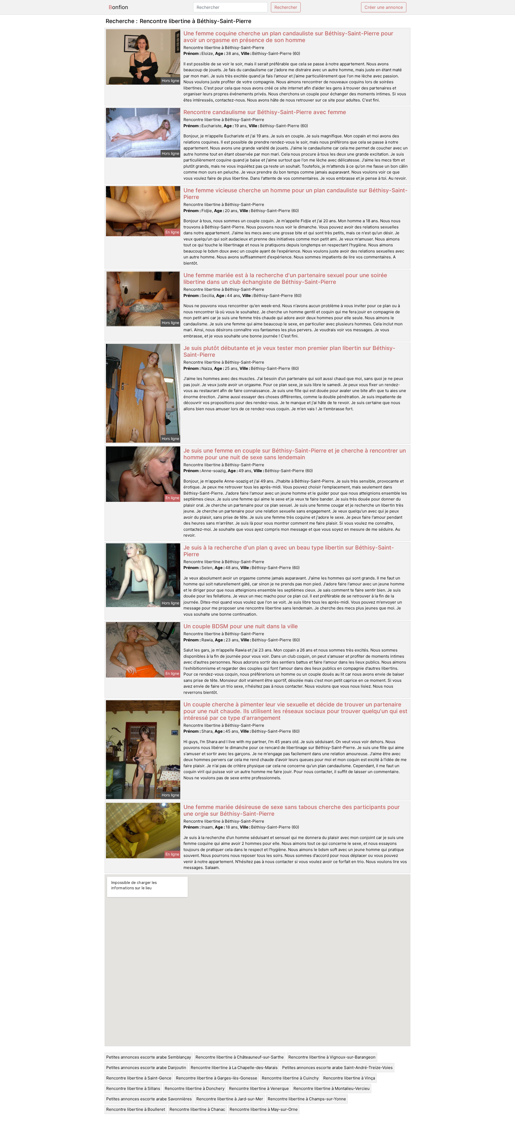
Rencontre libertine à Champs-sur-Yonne (307, 1098)
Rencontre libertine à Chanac (197, 1109)
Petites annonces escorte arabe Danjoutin (146, 1067)
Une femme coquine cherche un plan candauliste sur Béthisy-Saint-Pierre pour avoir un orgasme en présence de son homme (288, 36)
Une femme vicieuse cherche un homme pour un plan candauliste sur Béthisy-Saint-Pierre (295, 193)
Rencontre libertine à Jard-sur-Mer (229, 1098)
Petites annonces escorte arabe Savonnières (149, 1098)
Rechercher (285, 7)
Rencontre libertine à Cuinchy (290, 1078)
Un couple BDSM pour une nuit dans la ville (240, 626)
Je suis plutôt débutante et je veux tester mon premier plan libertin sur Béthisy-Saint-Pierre (289, 351)
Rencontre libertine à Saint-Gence (138, 1078)
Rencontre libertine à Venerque (259, 1088)
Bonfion (118, 7)
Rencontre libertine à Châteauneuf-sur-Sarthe (240, 1057)
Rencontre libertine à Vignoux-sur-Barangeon (332, 1057)
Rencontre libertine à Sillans (133, 1088)
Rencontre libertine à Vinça (349, 1078)
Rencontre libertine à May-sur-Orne (264, 1109)
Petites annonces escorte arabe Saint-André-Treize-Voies (337, 1067)
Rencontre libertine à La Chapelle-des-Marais (234, 1067)
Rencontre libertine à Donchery (195, 1088)
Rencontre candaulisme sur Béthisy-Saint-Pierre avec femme (264, 112)
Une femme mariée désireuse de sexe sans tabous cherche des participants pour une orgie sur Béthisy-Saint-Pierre (291, 810)
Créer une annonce (384, 7)
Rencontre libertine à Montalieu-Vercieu (331, 1088)
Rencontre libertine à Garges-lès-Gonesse (216, 1078)
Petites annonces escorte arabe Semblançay (148, 1057)
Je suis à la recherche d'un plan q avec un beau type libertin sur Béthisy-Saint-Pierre (288, 551)
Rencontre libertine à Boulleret (135, 1109)
